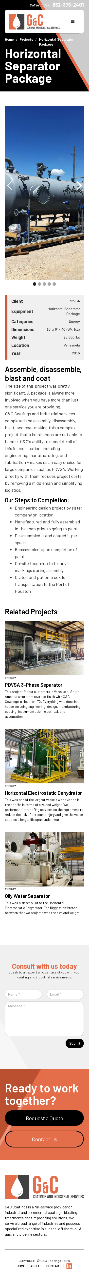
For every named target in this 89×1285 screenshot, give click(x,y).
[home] (37, 21)
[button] (72, 21)
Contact (53, 1266)
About (35, 1266)
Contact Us (44, 1139)
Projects (26, 39)
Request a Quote (44, 1118)
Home (9, 39)
